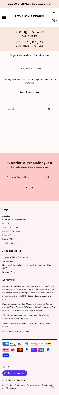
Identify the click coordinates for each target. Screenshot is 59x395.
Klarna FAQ (7, 239)
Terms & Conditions (11, 227)
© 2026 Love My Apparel (13, 380)
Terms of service (33, 385)
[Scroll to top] (52, 386)
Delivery (6, 223)
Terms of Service (9, 242)
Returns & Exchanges (11, 231)
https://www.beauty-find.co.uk (15, 331)
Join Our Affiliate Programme (15, 257)
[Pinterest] (27, 188)
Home (21, 68)
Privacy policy (20, 385)
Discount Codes (9, 272)
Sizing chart (7, 261)
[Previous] (3, 4)
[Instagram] (32, 188)
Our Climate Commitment (13, 219)
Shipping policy (47, 385)
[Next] (55, 4)
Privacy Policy (8, 235)
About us (6, 216)
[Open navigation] (7, 17)
